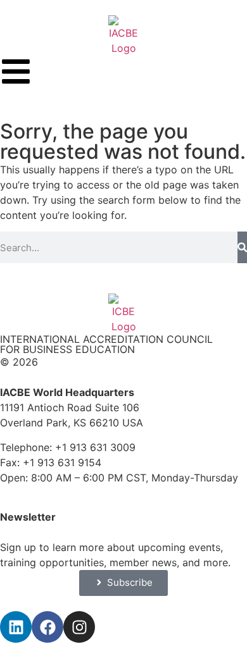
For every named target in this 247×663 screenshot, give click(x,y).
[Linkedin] (16, 627)
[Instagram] (79, 627)
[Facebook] (47, 627)
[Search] (242, 247)
